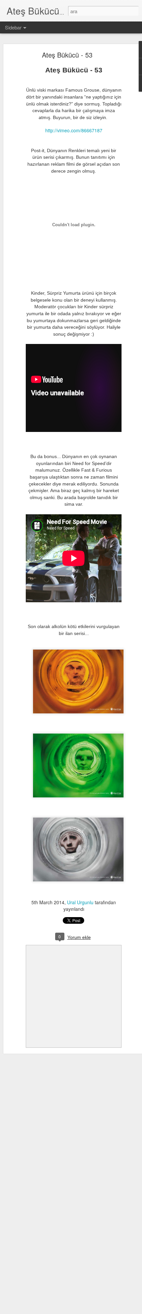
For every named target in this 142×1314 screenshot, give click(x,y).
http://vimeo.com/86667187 (73, 130)
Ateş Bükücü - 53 (67, 55)
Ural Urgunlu (80, 902)
